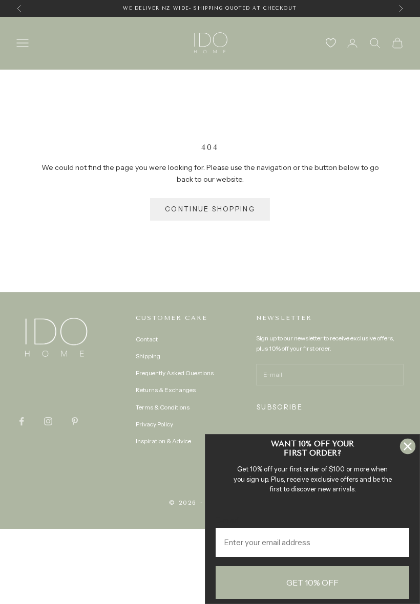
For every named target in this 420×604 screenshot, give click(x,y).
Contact (147, 339)
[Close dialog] (408, 446)
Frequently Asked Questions (175, 373)
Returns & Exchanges (166, 390)
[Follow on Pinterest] (75, 421)
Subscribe (280, 407)
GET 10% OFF (312, 582)
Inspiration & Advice (163, 441)
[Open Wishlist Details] (331, 43)
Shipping (148, 356)
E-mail (227, 520)
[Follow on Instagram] (48, 421)
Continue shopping (210, 209)
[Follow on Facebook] (21, 421)
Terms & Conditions (163, 407)
